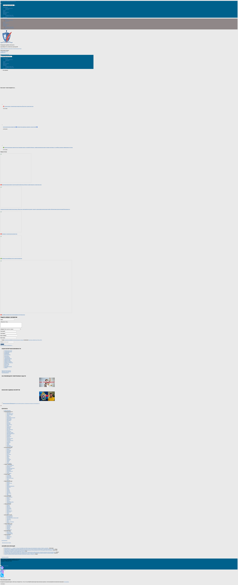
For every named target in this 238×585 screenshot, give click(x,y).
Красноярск (9, 508)
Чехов (8, 444)
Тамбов (8, 460)
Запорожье (9, 536)
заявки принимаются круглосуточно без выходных (10, 48)
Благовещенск (10, 515)
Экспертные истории (6, 542)
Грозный (8, 525)
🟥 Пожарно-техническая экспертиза (8, 233)
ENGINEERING (6, 352)
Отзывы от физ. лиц (9, 16)
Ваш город (2, 337)
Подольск (9, 434)
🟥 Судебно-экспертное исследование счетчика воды (12, 314)
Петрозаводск (10, 471)
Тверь (8, 461)
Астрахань (9, 475)
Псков (8, 472)
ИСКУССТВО (6, 364)
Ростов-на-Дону (10, 478)
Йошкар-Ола (9, 483)
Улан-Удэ (8, 518)
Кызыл (8, 509)
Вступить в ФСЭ (5, 557)
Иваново (8, 452)
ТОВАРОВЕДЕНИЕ (8, 358)
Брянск (8, 449)
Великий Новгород (11, 468)
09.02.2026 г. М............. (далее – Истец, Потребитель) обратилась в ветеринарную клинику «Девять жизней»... (26, 548)
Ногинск (8, 430)
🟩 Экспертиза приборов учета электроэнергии (11, 258)
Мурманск (9, 470)
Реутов (8, 437)
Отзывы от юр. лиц (9, 15)
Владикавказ (9, 524)
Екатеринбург (9, 496)
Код (6, 321)
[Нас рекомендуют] (47, 382)
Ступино (8, 441)
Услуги (4, 10)
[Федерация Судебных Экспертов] (6, 43)
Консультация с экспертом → (6, 345)
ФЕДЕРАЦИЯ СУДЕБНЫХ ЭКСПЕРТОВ (8, 1)
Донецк (8, 537)
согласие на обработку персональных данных (13, 340)
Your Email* (2, 331)
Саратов (8, 492)
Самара (8, 490)
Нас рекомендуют (9, 8)
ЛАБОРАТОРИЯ (7, 360)
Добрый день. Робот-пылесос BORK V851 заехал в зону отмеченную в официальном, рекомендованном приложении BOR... (30, 552)
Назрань (8, 527)
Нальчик (8, 528)
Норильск (9, 511)
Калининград (9, 469)
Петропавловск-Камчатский (12, 517)
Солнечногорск (10, 440)
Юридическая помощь (6, 370)
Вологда (8, 467)
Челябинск (9, 502)
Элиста (8, 480)
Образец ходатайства (6, 371)
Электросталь (10, 446)
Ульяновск (9, 493)
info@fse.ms (2, 52)
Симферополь (10, 533)
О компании (5, 7)
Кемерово (9, 507)
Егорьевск (9, 416)
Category (2, 329)
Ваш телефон (3, 335)
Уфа (7, 494)
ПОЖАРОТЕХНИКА (8, 361)
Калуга (8, 453)
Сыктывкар (9, 473)
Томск (8, 513)
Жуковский (9, 418)
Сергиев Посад (10, 438)
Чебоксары (9, 495)
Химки (8, 443)
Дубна (8, 415)
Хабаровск (9, 519)
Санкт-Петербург (10, 465)
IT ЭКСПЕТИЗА (7, 357)
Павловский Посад (10, 433)
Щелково (9, 445)
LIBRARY (5, 367)
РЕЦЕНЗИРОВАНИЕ (8, 366)
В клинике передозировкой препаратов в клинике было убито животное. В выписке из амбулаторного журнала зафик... (29, 553)
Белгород (9, 448)
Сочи (8, 479)
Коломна (8, 422)
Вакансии (7, 9)
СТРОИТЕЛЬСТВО (8, 351)
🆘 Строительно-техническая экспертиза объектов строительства (18, 106)
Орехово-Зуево (10, 432)
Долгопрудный (10, 413)
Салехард (9, 498)
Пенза (8, 488)
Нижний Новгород (10, 486)
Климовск (9, 420)
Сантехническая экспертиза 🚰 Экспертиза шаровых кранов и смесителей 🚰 (20, 126)
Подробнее (66, 581)
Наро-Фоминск (10, 429)
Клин (8, 421)
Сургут (8, 499)
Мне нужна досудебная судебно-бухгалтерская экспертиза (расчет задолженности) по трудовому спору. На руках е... (28, 550)
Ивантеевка (9, 419)
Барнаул (8, 505)
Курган (8, 497)
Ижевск (8, 482)
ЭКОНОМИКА (7, 356)
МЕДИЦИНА (6, 353)
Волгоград (9, 476)
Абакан (8, 504)
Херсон (8, 535)
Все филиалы (4, 540)
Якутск (8, 522)
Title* (1, 319)
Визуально (3, 321)
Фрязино (8, 442)
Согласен (3, 583)
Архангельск (9, 466)
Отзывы (4, 14)
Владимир (9, 450)
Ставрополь (9, 529)
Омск (8, 512)
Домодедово (9, 414)
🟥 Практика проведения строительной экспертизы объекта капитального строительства (20, 184)
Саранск (8, 491)
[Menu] (0, 3)
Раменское (9, 436)
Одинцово (9, 431)
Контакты (5, 17)
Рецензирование (5, 372)
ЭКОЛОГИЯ (6, 363)
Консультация (6, 12)
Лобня (8, 425)
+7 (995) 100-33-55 (4, 51)
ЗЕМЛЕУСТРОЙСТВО (8, 362)
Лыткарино (9, 426)
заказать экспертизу (4, 54)
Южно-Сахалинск (10, 521)
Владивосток (9, 516)
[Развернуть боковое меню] (0, 405)
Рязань (8, 458)
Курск (8, 455)
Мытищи (8, 428)
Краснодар (9, 477)
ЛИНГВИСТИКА (7, 359)
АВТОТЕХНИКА (7, 354)
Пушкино (8, 435)
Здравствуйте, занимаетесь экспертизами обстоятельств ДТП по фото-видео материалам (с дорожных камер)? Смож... (29, 549)
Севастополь (9, 532)
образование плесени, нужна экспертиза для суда (14, 551)
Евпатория (9, 531)
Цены (4, 11)
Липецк (8, 456)
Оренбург (9, 487)
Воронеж (9, 451)
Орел (8, 457)
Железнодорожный (11, 417)
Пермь (8, 489)
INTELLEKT (6, 365)
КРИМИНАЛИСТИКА (8, 350)
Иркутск (8, 506)
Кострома (9, 454)
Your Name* (2, 333)
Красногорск (9, 424)
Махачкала (9, 526)
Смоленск (9, 459)
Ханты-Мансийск (10, 501)
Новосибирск (9, 510)
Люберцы (9, 427)
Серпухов (9, 439)
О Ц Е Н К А (6, 355)
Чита (8, 520)
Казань (8, 484)
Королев (8, 423)
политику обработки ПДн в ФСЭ (35, 340)
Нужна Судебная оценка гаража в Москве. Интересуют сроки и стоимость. (19, 554)
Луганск (8, 538)
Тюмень (8, 500)
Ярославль (9, 463)
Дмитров (9, 412)
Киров (8, 485)
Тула (8, 462)
